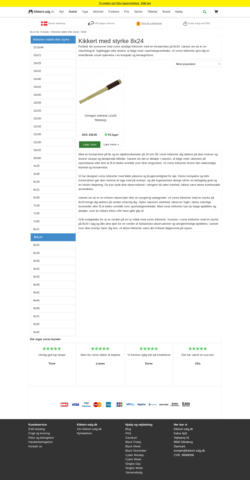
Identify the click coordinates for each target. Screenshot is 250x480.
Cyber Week (133, 459)
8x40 (36, 284)
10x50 (37, 94)
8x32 (36, 268)
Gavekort (131, 437)
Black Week (133, 446)
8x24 (39, 237)
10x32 (37, 71)
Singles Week (134, 468)
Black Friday (133, 442)
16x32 (37, 150)
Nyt (61, 11)
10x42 (37, 86)
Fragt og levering (39, 433)
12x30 (37, 118)
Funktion (113, 11)
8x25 (36, 245)
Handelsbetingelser (40, 442)
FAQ (128, 433)
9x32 (36, 324)
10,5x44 (38, 47)
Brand (166, 11)
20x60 (37, 158)
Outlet (73, 11)
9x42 (36, 332)
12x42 (37, 126)
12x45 (37, 134)
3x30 (36, 174)
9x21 (36, 316)
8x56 (36, 308)
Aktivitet (98, 11)
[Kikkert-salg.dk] (42, 12)
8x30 (36, 260)
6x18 (36, 181)
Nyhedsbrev (84, 433)
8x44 (36, 300)
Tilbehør (152, 11)
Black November (135, 450)
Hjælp (178, 11)
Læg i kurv (90, 144)
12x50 (37, 142)
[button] (216, 12)
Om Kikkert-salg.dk (89, 429)
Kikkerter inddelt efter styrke (51, 39)
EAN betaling (36, 429)
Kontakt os (35, 446)
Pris (126, 11)
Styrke (138, 11)
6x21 (36, 189)
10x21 (37, 55)
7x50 (36, 221)
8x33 (36, 276)
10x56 (37, 102)
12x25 (37, 110)
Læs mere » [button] (111, 144)
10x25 (37, 63)
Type (85, 11)
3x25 (36, 166)
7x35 (36, 213)
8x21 (36, 229)
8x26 (36, 253)
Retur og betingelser (41, 437)
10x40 (37, 79)
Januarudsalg (133, 472)
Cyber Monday (134, 455)
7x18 (36, 205)
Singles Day (133, 463)
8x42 (36, 292)
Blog (128, 429)
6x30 (36, 197)
